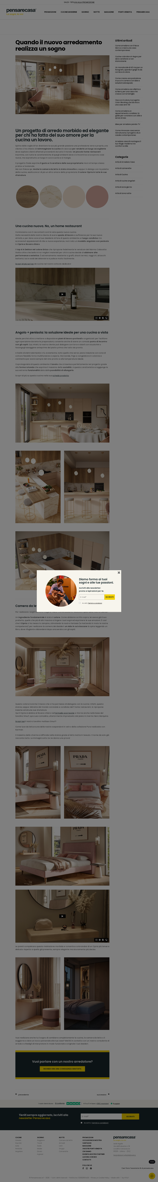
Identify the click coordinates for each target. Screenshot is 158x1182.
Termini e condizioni (95, 603)
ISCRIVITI (110, 597)
